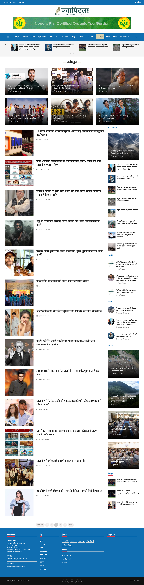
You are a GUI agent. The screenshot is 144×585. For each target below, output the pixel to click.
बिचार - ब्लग (54, 36)
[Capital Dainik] (72, 11)
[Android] (81, 581)
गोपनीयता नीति (66, 559)
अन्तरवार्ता (65, 36)
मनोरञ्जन (100, 36)
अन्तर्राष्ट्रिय (91, 36)
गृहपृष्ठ (17, 36)
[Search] (136, 36)
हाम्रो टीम (139, 2)
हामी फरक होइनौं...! (67, 555)
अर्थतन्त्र (82, 36)
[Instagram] (72, 581)
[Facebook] (62, 581)
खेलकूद (73, 36)
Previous (40, 525)
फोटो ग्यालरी (124, 36)
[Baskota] (72, 23)
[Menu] (8, 36)
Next (70, 525)
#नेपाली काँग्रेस (67, 545)
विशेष (33, 36)
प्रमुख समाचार (42, 36)
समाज (108, 36)
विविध (115, 36)
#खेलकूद (73, 541)
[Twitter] (67, 581)
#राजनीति (65, 541)
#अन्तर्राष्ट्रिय (89, 541)
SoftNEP (136, 581)
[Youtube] (77, 581)
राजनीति (25, 36)
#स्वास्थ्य (81, 541)
